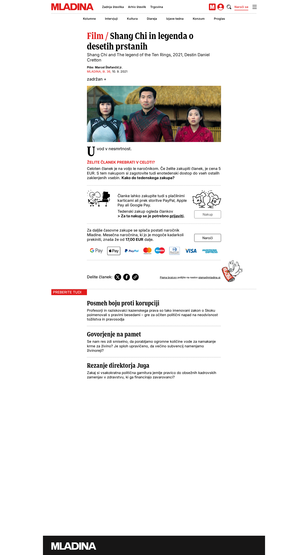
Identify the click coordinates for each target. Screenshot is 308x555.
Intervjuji (111, 18)
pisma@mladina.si (209, 277)
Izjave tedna (175, 18)
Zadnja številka (113, 7)
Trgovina (156, 7)
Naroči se (241, 7)
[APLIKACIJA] (212, 7)
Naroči (207, 238)
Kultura (132, 18)
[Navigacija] (254, 7)
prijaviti (177, 216)
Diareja (152, 18)
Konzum (199, 18)
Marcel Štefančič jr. (109, 67)
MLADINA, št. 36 (98, 71)
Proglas (219, 18)
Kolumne (89, 18)
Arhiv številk (137, 7)
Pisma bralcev (168, 277)
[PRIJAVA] (220, 7)
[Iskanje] (229, 7)
